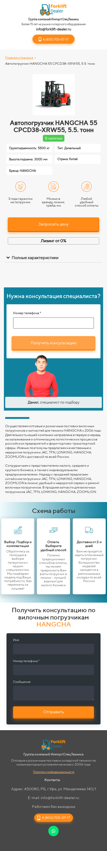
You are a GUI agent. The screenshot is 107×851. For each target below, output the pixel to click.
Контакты (52, 780)
